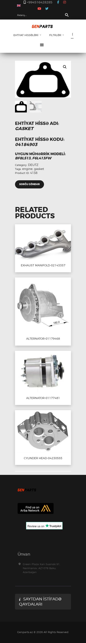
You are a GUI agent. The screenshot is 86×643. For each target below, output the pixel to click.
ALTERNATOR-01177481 (43, 398)
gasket (39, 169)
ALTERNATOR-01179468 (43, 338)
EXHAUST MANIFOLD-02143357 (43, 265)
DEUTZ (33, 165)
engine (27, 169)
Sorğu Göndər (29, 184)
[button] (64, 67)
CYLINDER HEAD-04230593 (43, 458)
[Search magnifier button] (67, 15)
